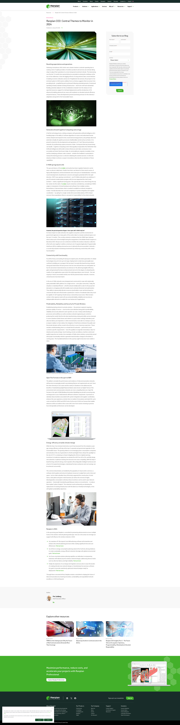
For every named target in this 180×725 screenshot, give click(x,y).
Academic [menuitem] (78, 713)
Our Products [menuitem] (80, 706)
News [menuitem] (92, 710)
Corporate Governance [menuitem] (126, 713)
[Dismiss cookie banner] (52, 709)
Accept (39, 719)
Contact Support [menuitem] (109, 708)
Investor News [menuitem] (124, 710)
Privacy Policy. (112, 79)
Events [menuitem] (92, 711)
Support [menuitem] (108, 706)
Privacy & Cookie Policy (63, 722)
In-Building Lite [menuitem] (79, 711)
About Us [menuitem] (93, 708)
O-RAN (63, 168)
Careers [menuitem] (92, 713)
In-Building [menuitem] (78, 710)
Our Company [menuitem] (95, 706)
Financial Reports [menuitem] (125, 711)
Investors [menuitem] (123, 706)
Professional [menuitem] (79, 708)
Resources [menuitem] (108, 711)
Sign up (130, 698)
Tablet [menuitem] (77, 715)
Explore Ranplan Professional (56, 680)
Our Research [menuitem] (94, 715)
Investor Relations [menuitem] (125, 708)
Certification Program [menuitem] (111, 710)
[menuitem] (76, 6)
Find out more (59, 546)
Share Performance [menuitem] (125, 715)
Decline (48, 719)
